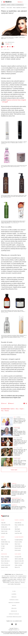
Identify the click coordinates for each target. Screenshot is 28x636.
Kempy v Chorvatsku (5, 556)
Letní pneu (12, 582)
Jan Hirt (16, 526)
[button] (14, 26)
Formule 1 (3, 548)
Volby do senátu (4, 531)
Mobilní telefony (14, 580)
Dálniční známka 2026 (19, 558)
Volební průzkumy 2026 (5, 524)
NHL (2, 550)
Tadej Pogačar (17, 529)
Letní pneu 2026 (18, 556)
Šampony (7, 410)
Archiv (14, 605)
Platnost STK (17, 567)
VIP (14, 417)
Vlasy (2, 410)
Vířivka (24, 579)
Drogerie (21, 408)
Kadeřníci (12, 408)
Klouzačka (5, 579)
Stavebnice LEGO (21, 580)
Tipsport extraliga (4, 543)
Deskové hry (17, 582)
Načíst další (14, 469)
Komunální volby (4, 533)
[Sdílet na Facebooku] (24, 403)
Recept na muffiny (18, 541)
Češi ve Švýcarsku (4, 563)
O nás (14, 591)
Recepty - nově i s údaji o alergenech (12, 4)
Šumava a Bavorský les (5, 560)
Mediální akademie (14, 602)
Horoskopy (17, 427)
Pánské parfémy (17, 584)
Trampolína (19, 577)
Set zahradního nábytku (11, 579)
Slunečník (24, 577)
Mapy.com (13, 574)
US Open (3, 546)
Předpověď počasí (19, 574)
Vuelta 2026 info (18, 522)
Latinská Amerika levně (5, 565)
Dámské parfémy (6, 582)
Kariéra (14, 594)
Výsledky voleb (4, 526)
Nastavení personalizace (14, 616)
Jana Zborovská (9, 42)
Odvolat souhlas (14, 613)
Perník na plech (18, 550)
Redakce (14, 596)
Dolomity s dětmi (4, 567)
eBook (4, 46)
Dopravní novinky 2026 (19, 560)
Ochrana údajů (14, 599)
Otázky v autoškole (18, 565)
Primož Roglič (17, 531)
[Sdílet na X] (26, 403)
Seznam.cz (20, 1)
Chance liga (3, 539)
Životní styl (17, 458)
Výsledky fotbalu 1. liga (5, 541)
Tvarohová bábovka (18, 546)
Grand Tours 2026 (18, 533)
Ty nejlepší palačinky (19, 539)
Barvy (17, 408)
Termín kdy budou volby (5, 529)
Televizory (23, 582)
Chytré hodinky (11, 584)
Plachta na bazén (13, 577)
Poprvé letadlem (4, 558)
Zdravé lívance (17, 543)
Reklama (14, 608)
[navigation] (2, 2)
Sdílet (9, 46)
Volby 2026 (3, 522)
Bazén (8, 577)
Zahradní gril (19, 579)
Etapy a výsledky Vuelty (19, 524)
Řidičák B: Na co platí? (19, 563)
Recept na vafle (18, 548)
